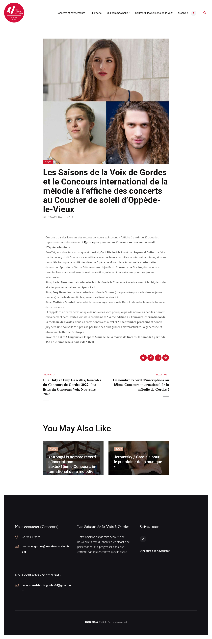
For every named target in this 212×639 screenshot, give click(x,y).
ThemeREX (91, 621)
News (48, 162)
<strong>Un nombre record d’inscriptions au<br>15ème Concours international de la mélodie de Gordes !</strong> (72, 467)
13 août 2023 (55, 217)
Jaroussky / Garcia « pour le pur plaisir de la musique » (138, 462)
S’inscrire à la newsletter (155, 550)
